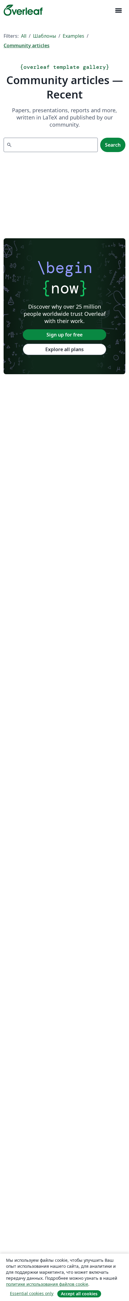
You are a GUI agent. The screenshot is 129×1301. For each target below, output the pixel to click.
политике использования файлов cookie (47, 1284)
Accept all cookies (79, 1294)
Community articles (27, 45)
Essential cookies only (31, 1293)
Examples (73, 36)
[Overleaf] (23, 10)
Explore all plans (64, 349)
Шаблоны (44, 36)
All (23, 36)
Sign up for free (64, 334)
